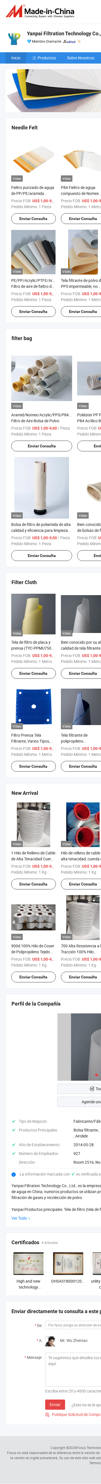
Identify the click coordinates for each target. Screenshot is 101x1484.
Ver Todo (19, 1218)
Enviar (55, 1404)
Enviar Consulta (33, 218)
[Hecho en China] (41, 11)
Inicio (15, 57)
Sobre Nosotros (80, 57)
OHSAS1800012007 (68, 1281)
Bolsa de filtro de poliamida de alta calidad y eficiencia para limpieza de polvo (41, 530)
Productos (47, 57)
